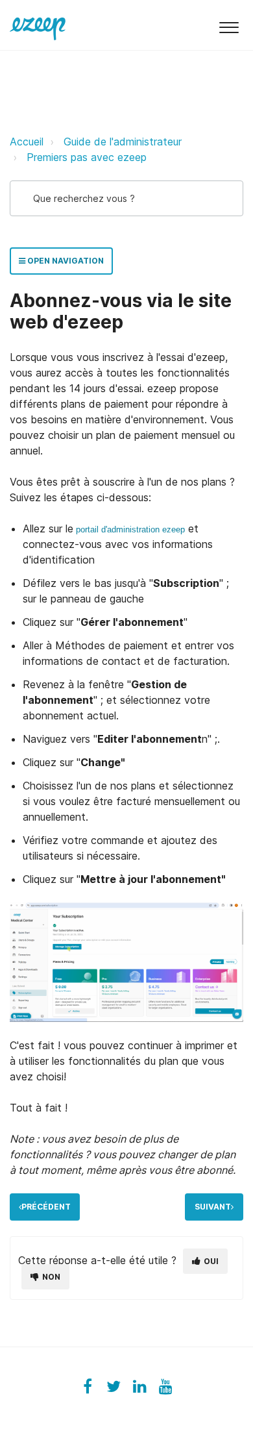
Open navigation (64, 261)
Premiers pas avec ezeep (87, 157)
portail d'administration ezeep (130, 529)
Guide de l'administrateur (123, 141)
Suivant (213, 1207)
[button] (228, 25)
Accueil (26, 141)
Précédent (46, 1207)
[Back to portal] (38, 25)
